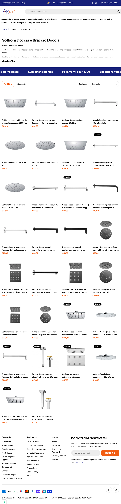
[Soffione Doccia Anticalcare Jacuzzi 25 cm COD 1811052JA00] (15, 188)
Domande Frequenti (10, 3)
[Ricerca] (118, 11)
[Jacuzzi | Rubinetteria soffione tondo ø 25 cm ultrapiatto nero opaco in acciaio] (106, 230)
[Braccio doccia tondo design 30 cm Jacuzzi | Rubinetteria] (45, 188)
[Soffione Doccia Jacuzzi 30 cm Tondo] (15, 145)
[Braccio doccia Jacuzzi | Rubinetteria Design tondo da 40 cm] (45, 272)
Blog (23, 3)
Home (4, 29)
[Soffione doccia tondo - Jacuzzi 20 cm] (45, 145)
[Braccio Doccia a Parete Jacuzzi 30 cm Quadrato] (106, 103)
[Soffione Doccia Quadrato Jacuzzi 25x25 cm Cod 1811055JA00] (75, 145)
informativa (78, 462)
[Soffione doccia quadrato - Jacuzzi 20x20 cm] (75, 103)
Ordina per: (83, 84)
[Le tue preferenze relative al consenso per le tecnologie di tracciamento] (4, 502)
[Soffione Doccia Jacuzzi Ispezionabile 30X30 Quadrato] (75, 315)
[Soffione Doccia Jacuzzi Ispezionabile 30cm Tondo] (106, 357)
